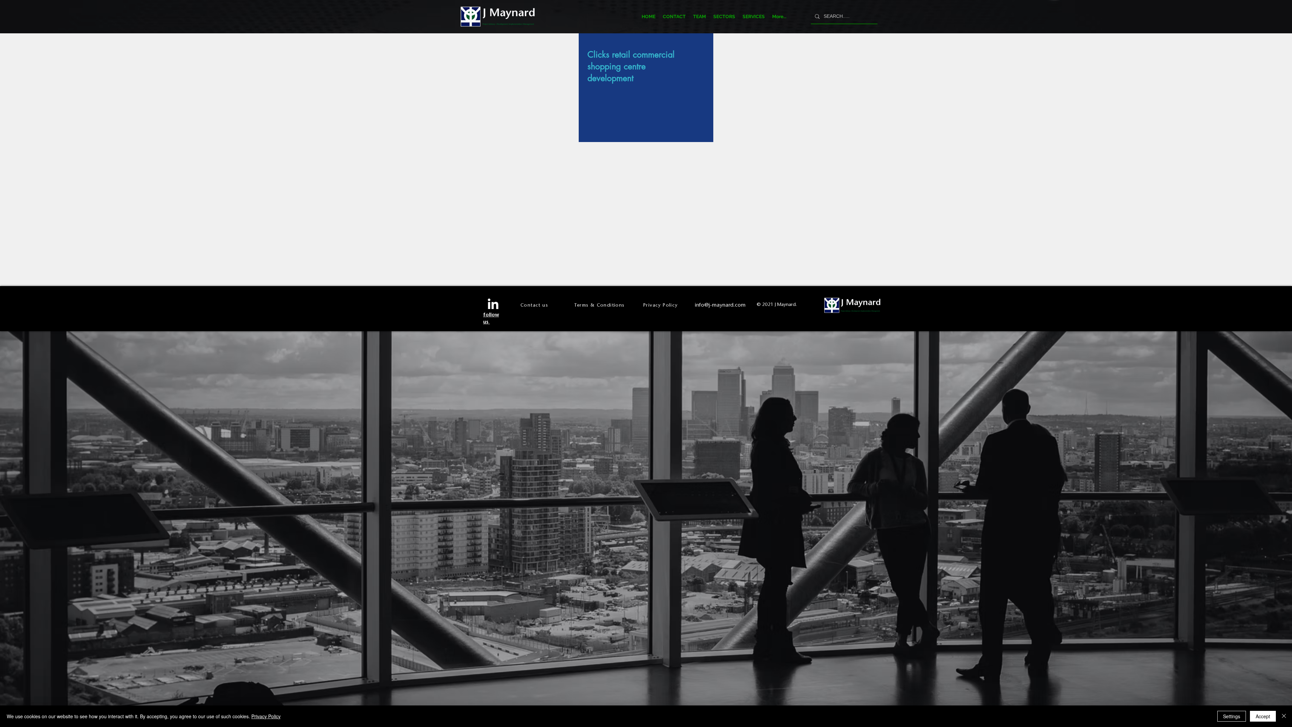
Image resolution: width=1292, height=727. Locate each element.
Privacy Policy (266, 716)
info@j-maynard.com (720, 305)
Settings (1231, 716)
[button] (724, 16)
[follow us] (493, 304)
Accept (1263, 716)
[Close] (1284, 716)
